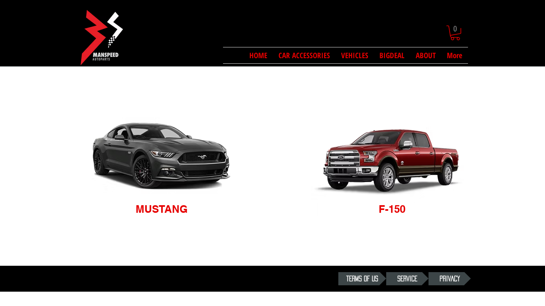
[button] (455, 33)
